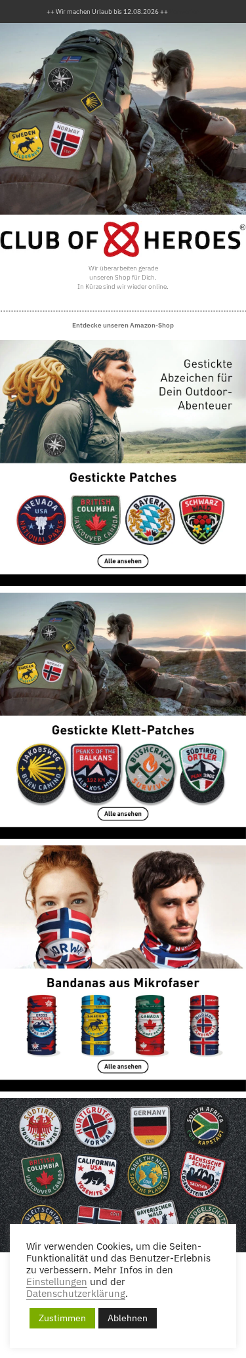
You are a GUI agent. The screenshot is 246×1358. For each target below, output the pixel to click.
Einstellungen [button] (56, 1281)
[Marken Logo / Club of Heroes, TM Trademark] (123, 239)
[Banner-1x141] (123, 716)
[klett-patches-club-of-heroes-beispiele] (123, 1175)
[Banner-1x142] (123, 968)
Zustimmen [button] (62, 1318)
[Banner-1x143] (123, 463)
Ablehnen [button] (128, 1318)
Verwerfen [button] (184, 11)
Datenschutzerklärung (75, 1294)
